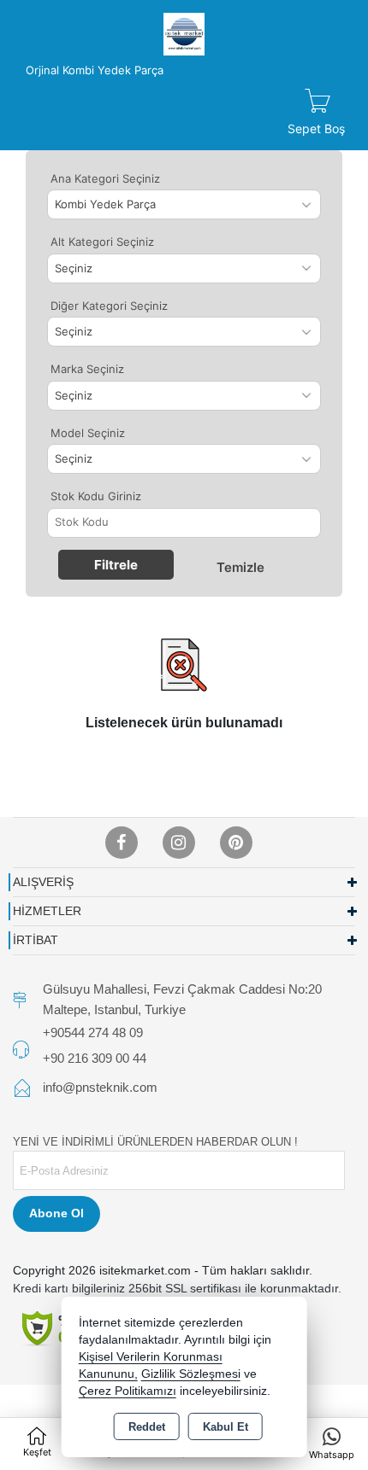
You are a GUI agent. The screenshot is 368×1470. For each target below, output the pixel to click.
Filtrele (116, 565)
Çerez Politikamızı (127, 1391)
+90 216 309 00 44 (94, 1058)
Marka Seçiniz (87, 369)
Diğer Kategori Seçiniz (109, 305)
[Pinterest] (236, 842)
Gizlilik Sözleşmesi (190, 1374)
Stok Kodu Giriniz (95, 496)
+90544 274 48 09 (93, 1032)
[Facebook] (121, 842)
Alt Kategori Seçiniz (102, 241)
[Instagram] (179, 842)
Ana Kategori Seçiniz (105, 178)
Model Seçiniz (87, 433)
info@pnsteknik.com (100, 1087)
